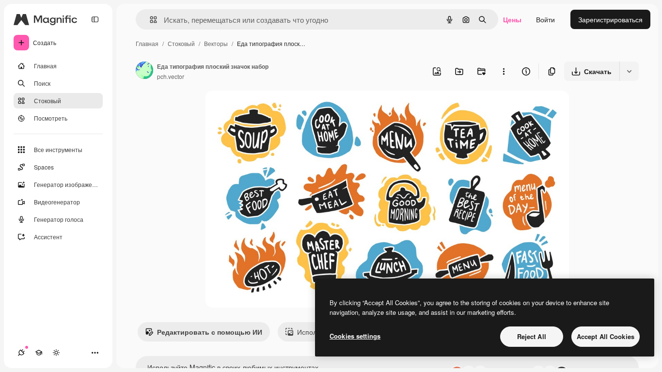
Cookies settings (355, 336)
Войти (545, 19)
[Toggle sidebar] (95, 19)
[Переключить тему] (56, 352)
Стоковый (181, 43)
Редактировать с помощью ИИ (209, 332)
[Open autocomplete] (149, 19)
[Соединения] (21, 352)
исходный (269, 109)
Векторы (216, 43)
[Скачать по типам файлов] (629, 71)
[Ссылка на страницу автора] (144, 71)
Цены (512, 19)
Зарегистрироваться (610, 19)
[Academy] (39, 352)
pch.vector (170, 76)
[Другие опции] (503, 71)
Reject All (531, 336)
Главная (147, 43)
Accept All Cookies (605, 336)
